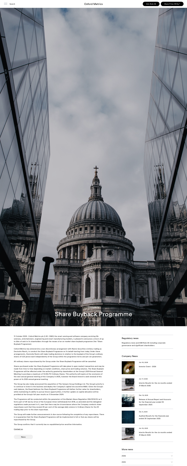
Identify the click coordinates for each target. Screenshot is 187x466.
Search (12, 4)
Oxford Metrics (93, 4)
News (23, 437)
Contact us (18, 429)
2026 (124, 456)
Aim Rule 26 (151, 4)
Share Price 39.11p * (172, 4)
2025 (124, 462)
